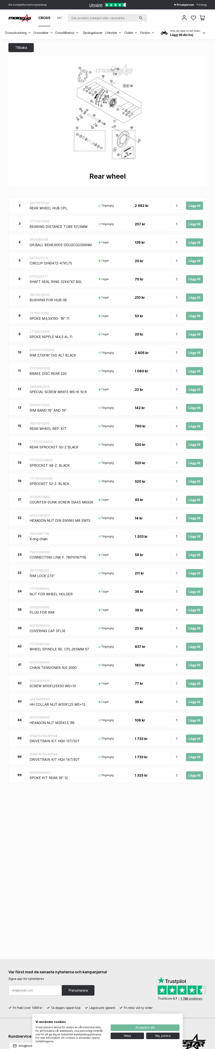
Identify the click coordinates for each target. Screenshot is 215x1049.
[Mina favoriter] (194, 18)
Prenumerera (78, 990)
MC (60, 18)
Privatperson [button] (185, 4)
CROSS (44, 18)
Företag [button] (202, 4)
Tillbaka (21, 47)
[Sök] (141, 18)
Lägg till (194, 205)
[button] (202, 18)
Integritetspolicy (94, 1018)
